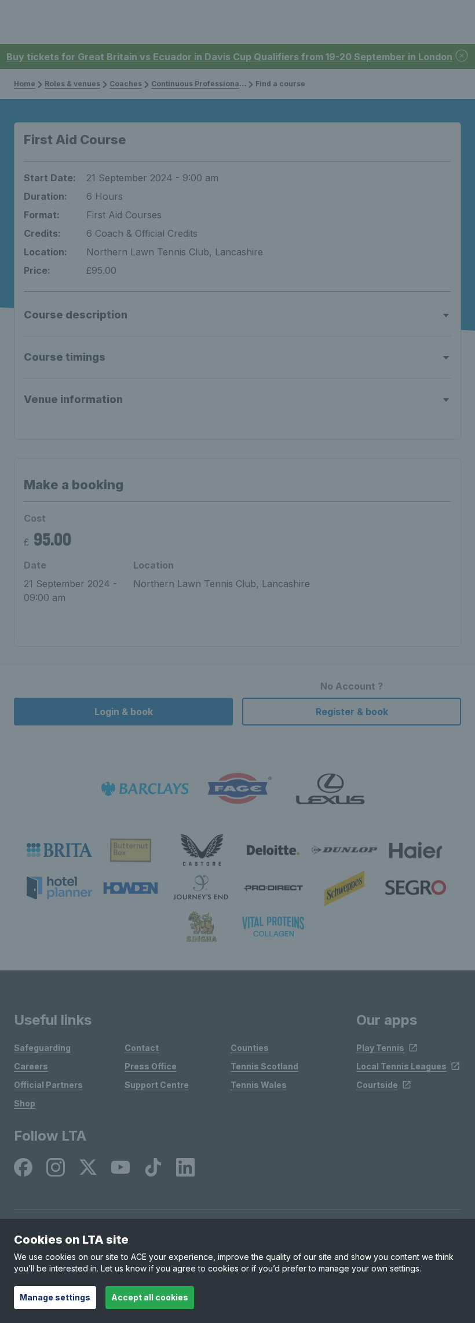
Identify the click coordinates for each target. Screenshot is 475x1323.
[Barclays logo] (144, 789)
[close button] (462, 56)
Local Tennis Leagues (401, 1066)
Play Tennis (380, 1048)
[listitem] (59, 850)
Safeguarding (42, 1048)
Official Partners (48, 1085)
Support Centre (157, 1085)
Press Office (151, 1066)
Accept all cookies (149, 1297)
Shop (24, 1103)
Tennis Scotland (264, 1066)
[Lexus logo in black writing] (330, 789)
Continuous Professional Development (221, 83)
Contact (142, 1048)
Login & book (123, 711)
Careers (31, 1066)
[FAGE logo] (237, 789)
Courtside (377, 1085)
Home (24, 83)
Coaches (125, 83)
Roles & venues (72, 83)
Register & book (352, 711)
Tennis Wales (259, 1085)
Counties (250, 1048)
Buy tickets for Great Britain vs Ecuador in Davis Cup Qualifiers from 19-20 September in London (229, 57)
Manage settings (55, 1297)
